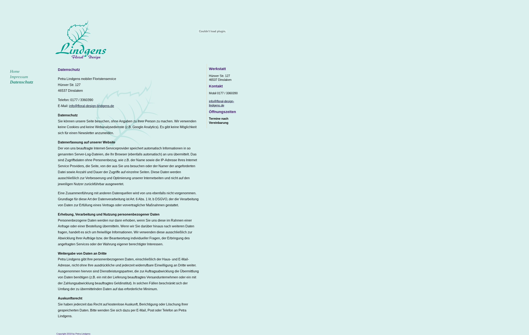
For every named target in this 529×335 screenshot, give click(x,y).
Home (15, 71)
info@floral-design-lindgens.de (91, 106)
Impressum (19, 76)
